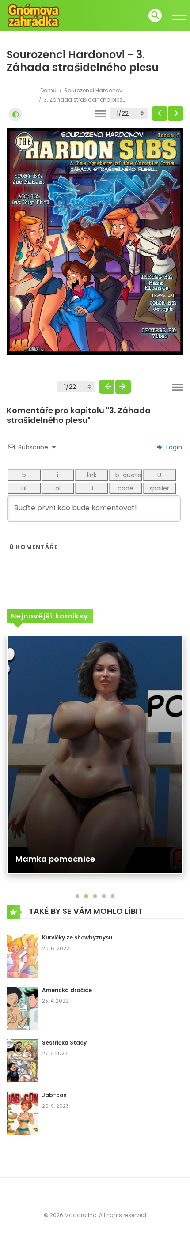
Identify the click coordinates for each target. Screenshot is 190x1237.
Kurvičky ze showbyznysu (77, 937)
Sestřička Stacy (64, 1042)
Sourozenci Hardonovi (94, 90)
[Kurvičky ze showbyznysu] (22, 955)
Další (175, 113)
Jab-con (54, 1095)
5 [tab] (112, 896)
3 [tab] (95, 896)
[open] (179, 15)
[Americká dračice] (22, 1007)
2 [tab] (86, 896)
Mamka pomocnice (55, 858)
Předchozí (159, 113)
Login (173, 447)
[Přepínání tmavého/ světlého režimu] (15, 114)
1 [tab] (77, 896)
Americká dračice (67, 990)
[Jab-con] (22, 1113)
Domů (48, 90)
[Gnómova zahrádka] (34, 15)
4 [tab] (103, 896)
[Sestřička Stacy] (22, 1060)
